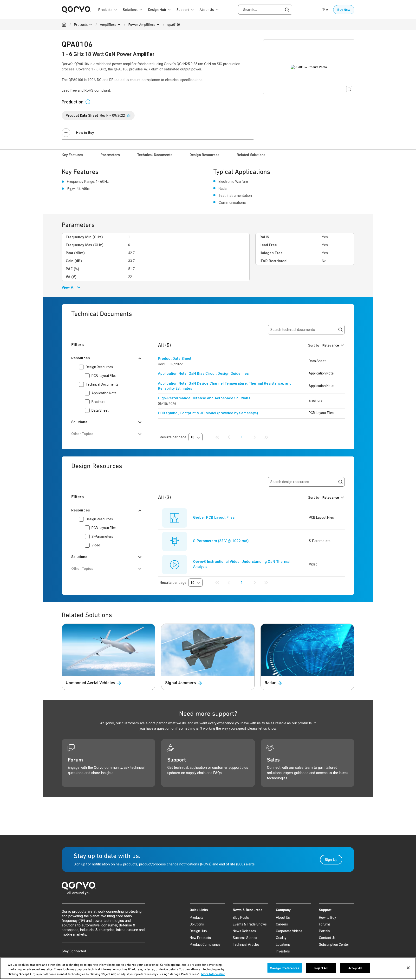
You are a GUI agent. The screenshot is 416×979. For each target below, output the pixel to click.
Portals (324, 931)
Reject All (321, 968)
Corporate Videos (289, 931)
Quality (281, 938)
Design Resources (204, 154)
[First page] (217, 437)
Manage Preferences (284, 968)
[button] (89, 101)
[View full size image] (349, 89)
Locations (283, 944)
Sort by (323, 345)
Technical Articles (246, 944)
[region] (208, 968)
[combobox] (265, 10)
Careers (282, 924)
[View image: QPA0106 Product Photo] (308, 67)
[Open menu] (90, 25)
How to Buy (85, 132)
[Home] (64, 24)
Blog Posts (241, 917)
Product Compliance (205, 944)
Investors (283, 951)
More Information (213, 974)
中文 (325, 9)
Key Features (72, 154)
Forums (325, 924)
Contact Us (327, 938)
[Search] (340, 329)
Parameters (110, 154)
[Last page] (266, 437)
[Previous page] (229, 437)
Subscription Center (334, 944)
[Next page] (255, 437)
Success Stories (245, 938)
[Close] (408, 968)
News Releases (244, 931)
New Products (200, 938)
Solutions (197, 924)
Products (81, 24)
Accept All (355, 968)
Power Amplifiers (141, 24)
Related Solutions (251, 154)
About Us (283, 917)
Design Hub (198, 931)
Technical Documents (154, 154)
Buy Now (343, 10)
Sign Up (331, 859)
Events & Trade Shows (250, 924)
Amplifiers (108, 24)
